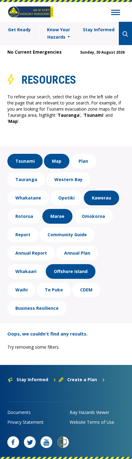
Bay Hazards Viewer (89, 412)
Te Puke (54, 290)
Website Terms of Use (92, 422)
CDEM (86, 290)
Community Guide (67, 234)
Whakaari (26, 271)
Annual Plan (77, 253)
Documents (19, 412)
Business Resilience (37, 308)
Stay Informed (99, 29)
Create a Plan (82, 379)
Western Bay (68, 179)
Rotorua (24, 216)
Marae (57, 216)
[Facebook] (13, 442)
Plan (83, 161)
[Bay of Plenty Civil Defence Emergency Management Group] (30, 12)
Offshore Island (70, 271)
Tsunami (25, 161)
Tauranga (26, 179)
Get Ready (19, 29)
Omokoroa (93, 216)
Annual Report (31, 253)
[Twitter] (30, 442)
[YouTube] (46, 442)
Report (22, 234)
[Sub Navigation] (116, 13)
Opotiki (66, 198)
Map (56, 161)
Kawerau (101, 198)
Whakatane (28, 198)
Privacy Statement (25, 422)
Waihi (21, 290)
